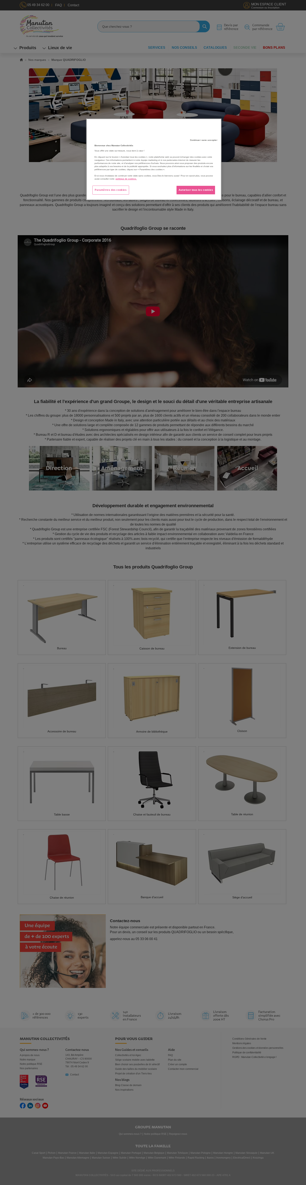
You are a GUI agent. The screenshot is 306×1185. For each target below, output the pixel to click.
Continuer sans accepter (204, 140)
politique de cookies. (126, 179)
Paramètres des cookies (111, 190)
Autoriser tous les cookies (196, 190)
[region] (153, 159)
